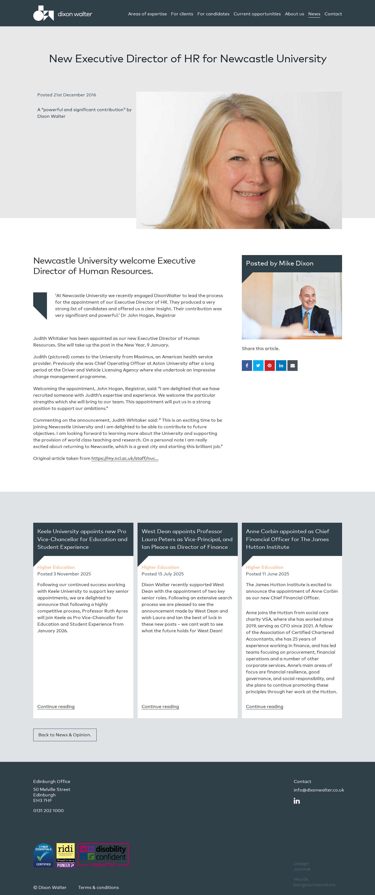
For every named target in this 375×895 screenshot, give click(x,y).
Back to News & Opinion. (64, 734)
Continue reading (56, 706)
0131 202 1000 (48, 810)
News (314, 13)
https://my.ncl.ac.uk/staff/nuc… (124, 458)
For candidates (213, 13)
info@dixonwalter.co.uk (319, 790)
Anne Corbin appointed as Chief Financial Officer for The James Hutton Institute (287, 539)
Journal (302, 866)
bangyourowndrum (314, 882)
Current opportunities (257, 13)
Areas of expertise (147, 13)
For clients (182, 13)
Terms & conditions (98, 887)
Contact (333, 13)
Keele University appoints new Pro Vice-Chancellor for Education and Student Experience (82, 539)
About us (294, 13)
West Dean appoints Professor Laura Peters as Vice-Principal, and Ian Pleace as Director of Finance (187, 539)
